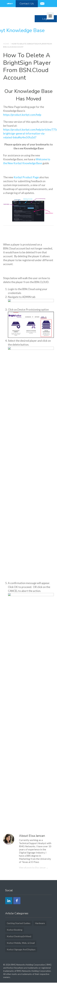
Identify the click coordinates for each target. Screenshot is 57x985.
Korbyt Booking (14, 929)
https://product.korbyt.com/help (22, 114)
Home (6, 44)
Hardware (40, 923)
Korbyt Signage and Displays (21, 949)
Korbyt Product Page (26, 177)
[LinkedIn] (8, 900)
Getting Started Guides (18, 923)
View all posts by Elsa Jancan (33, 867)
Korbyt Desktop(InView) (19, 936)
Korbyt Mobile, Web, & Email (21, 943)
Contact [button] (27, 3)
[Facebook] (16, 900)
